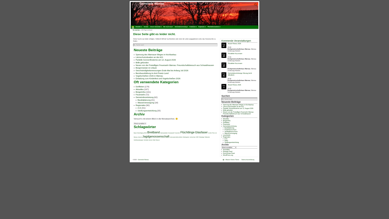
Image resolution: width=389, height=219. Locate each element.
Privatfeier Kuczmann (235, 53)
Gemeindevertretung (181, 26)
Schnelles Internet (148, 140)
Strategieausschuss (231, 131)
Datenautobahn (164, 133)
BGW (145, 133)
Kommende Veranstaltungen (236, 41)
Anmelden (226, 149)
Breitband (153, 132)
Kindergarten (186, 137)
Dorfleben (140, 87)
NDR (197, 137)
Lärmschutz (193, 137)
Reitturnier (207, 137)
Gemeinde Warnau (152, 3)
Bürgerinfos (141, 92)
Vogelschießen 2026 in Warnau (149, 76)
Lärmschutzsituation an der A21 (149, 57)
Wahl (154, 140)
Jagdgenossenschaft (155, 136)
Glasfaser (201, 132)
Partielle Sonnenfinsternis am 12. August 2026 (156, 60)
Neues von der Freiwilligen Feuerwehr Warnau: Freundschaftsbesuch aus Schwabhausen (175, 65)
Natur (226, 140)
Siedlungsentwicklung (147, 111)
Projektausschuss (230, 129)
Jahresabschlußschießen (176, 137)
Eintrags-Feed (227, 151)
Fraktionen (192, 26)
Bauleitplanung (144, 100)
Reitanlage (201, 137)
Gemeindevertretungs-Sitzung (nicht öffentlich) (240, 74)
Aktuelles (138, 26)
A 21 (140, 108)
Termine (146, 26)
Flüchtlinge (187, 132)
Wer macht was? (168, 26)
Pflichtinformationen (213, 26)
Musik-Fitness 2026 (234, 43)
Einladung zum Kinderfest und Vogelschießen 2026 (158, 78)
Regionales (201, 26)
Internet (140, 137)
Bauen (135, 133)
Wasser (158, 140)
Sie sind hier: (136, 30)
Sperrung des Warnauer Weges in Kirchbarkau (156, 55)
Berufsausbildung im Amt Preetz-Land (152, 73)
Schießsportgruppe (138, 140)
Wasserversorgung (146, 103)
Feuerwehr (140, 95)
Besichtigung (140, 133)
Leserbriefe (226, 135)
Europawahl (171, 133)
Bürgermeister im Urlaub (146, 68)
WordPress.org (228, 155)
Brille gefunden (142, 63)
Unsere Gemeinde (155, 26)
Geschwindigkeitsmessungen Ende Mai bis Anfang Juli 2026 (162, 70)
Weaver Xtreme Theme (232, 159)
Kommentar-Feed (229, 153)
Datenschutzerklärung (248, 159)
